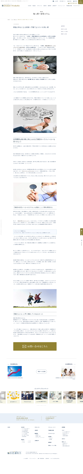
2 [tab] (38, 405)
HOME (9, 19)
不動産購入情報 (69, 5)
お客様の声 (54, 5)
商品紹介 (34, 5)
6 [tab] (44, 405)
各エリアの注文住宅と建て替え (55, 458)
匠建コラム (15, 19)
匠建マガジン (64, 1)
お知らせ (63, 438)
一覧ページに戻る (41, 371)
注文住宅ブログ (65, 443)
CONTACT (50, 418)
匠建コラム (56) (64, 33)
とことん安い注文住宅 (25, 432)
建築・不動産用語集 (41, 458)
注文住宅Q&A (24, 436)
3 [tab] (40, 405)
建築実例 (49, 5)
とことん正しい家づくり (26, 428)
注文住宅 (29, 5)
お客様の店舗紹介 (65, 435)
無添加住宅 (47, 458)
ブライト (29, 442)
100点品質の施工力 (25, 431)
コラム (12, 19)
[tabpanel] (41, 397)
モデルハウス (37, 427)
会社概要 (50, 439)
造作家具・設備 (38, 436)
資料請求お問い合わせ (81, 2)
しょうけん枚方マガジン (66, 431)
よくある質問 (56, 1)
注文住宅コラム (65, 434)
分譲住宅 (44, 5)
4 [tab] (41, 405)
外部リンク (64, 441)
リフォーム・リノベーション (40, 437)
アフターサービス (76, 5)
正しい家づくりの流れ (25, 435)
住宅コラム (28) (64, 29)
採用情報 (75, 1)
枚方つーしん (65, 444)
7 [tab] (45, 405)
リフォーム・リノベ (61, 5)
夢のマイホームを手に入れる (28, 171)
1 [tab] (37, 405)
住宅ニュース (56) (64, 31)
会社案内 (70, 1)
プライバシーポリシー (32, 458)
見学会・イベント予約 (52, 445)
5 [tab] (43, 405)
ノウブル (23, 442)
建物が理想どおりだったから (24, 220)
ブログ (63, 430)
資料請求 (49, 442)
